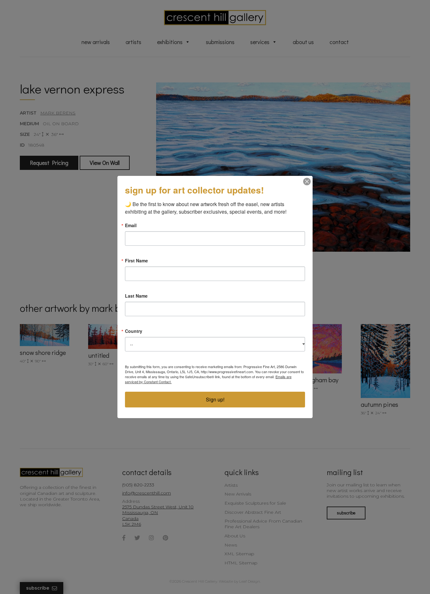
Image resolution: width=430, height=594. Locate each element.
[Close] (307, 181)
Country (133, 331)
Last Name (136, 296)
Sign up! (215, 399)
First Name (136, 260)
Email (131, 225)
